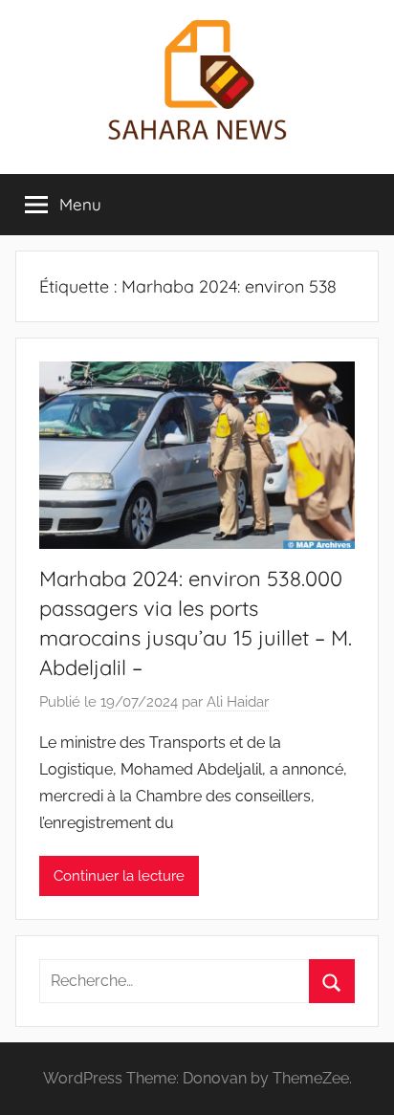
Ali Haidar (238, 702)
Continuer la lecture (119, 876)
